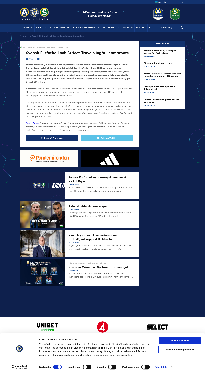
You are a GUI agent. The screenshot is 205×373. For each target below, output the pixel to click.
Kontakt (141, 28)
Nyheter (24, 36)
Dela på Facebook (53, 138)
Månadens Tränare (97, 263)
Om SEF (25, 28)
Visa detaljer (162, 367)
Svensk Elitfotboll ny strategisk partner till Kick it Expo (160, 51)
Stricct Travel (32, 123)
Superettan (62, 47)
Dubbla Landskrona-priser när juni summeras (162, 100)
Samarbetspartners (84, 28)
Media (126, 28)
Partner (51, 47)
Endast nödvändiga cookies (180, 349)
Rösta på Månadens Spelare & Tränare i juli (159, 87)
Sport (39, 28)
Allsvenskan (28, 47)
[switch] (87, 367)
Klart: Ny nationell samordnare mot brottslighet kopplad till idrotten (162, 74)
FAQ (151, 28)
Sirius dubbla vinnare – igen (159, 63)
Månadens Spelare (78, 263)
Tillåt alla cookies (180, 340)
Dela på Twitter (109, 138)
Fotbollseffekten (59, 28)
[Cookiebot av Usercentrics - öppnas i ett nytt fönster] (19, 367)
